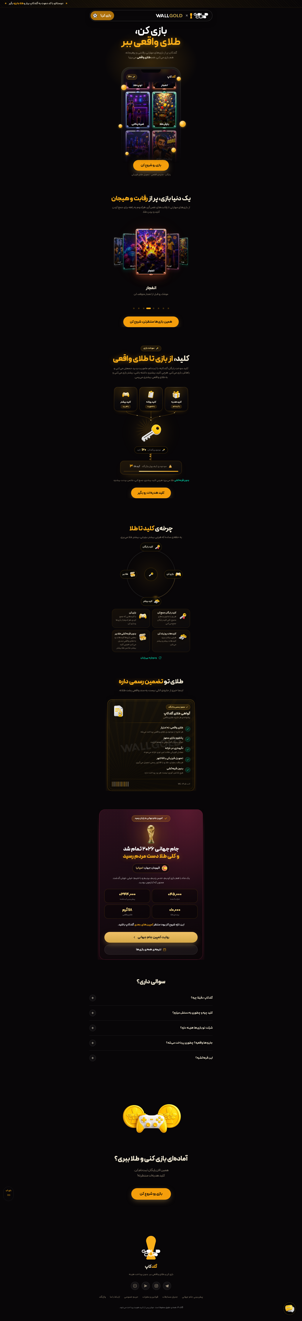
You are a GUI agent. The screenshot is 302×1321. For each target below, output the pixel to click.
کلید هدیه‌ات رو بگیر (151, 492)
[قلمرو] (163, 308)
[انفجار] (148, 308)
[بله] (146, 1286)
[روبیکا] (135, 1286)
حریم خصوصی (131, 1297)
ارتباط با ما (115, 1297)
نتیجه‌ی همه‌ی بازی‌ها (148, 949)
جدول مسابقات (170, 1297)
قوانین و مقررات (150, 1297)
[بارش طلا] (138, 308)
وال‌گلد (102, 1297)
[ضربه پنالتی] (133, 308)
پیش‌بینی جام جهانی (192, 1297)
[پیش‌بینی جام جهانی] (168, 308)
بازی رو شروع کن (151, 1193)
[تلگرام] (167, 1286)
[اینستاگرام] (156, 1286)
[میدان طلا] (153, 308)
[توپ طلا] (143, 308)
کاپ (151, 1267)
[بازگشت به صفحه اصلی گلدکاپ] (196, 15)
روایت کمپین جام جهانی (153, 937)
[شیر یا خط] (158, 308)
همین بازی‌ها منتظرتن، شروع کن (151, 321)
